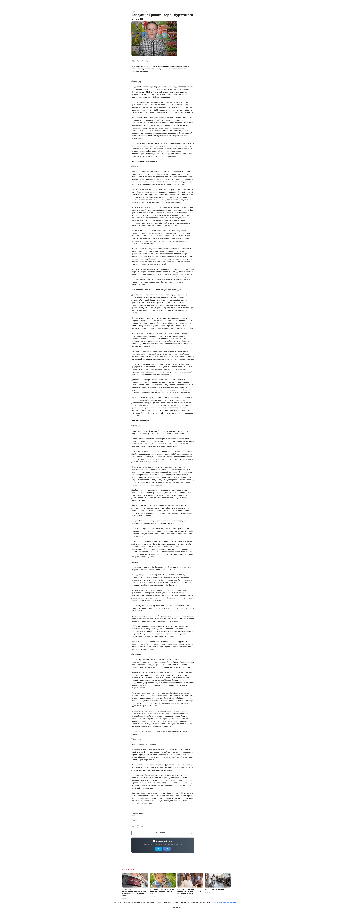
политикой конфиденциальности (225, 902)
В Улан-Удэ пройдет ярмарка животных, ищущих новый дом (162, 891)
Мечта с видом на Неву (214, 889)
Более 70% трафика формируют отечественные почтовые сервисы (189, 891)
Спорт (133, 11)
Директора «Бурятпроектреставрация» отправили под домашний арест (134, 892)
